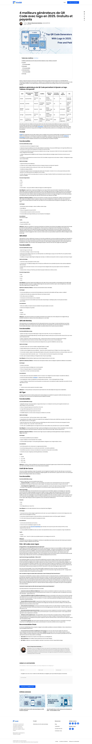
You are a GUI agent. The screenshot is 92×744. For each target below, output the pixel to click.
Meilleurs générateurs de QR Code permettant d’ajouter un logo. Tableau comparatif (39, 60)
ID (22, 732)
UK (14, 732)
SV (19, 732)
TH (23, 732)
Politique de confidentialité (74, 741)
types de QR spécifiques (35, 526)
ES (16, 732)
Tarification (57, 726)
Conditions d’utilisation (63, 741)
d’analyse (35, 377)
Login (65, 2)
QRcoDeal (25, 66)
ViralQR (24, 62)
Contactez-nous (58, 730)
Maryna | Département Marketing (35, 23)
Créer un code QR (73, 2)
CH (13, 734)
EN (13, 732)
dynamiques (40, 126)
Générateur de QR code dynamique (40, 724)
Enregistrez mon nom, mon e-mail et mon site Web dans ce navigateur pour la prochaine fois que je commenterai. (44, 673)
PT (17, 732)
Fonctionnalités (27, 64)
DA (19, 734)
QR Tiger (24, 73)
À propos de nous (58, 728)
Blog (56, 724)
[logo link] (17, 2)
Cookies (56, 741)
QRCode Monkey (26, 70)
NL (18, 734)
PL (15, 734)
